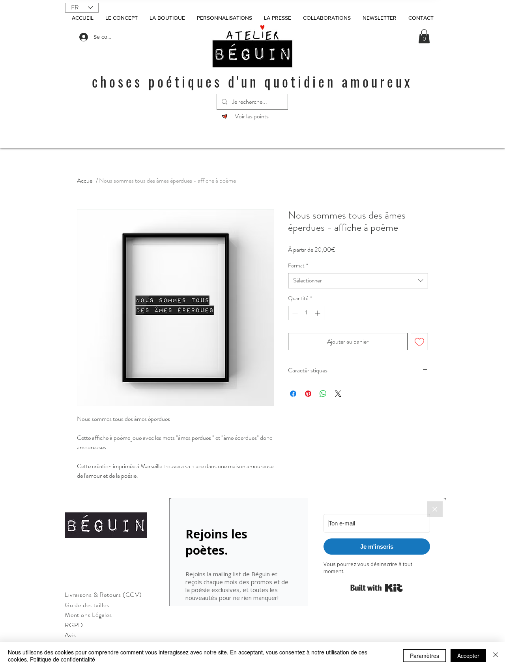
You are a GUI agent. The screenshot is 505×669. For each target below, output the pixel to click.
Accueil (86, 180)
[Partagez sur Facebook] (293, 393)
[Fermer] (495, 655)
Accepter (468, 656)
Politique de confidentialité (62, 659)
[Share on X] (338, 393)
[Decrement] (294, 313)
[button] (424, 36)
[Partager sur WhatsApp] (323, 393)
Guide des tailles (87, 604)
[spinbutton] (306, 313)
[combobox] (358, 280)
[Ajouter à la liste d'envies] (419, 341)
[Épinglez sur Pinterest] (308, 393)
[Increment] (318, 313)
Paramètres (424, 656)
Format (298, 265)
